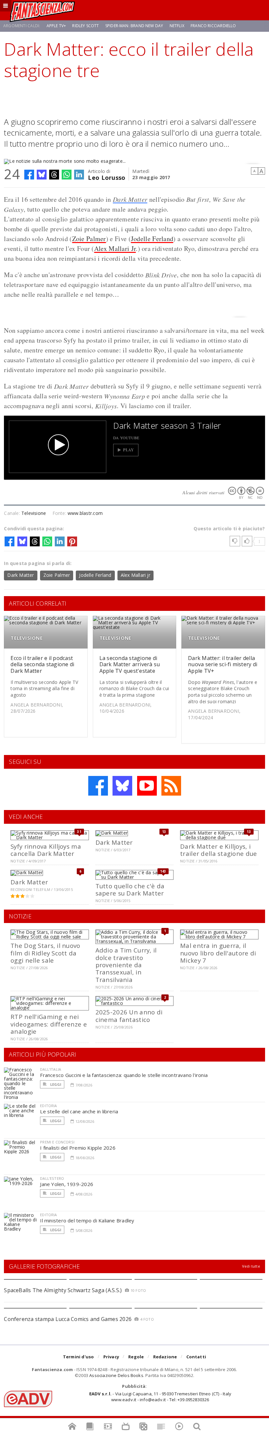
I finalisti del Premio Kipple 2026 (77, 1147)
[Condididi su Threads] (54, 174)
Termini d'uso (78, 1357)
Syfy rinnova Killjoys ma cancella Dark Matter (45, 850)
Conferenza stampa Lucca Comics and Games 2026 (68, 1319)
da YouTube (126, 437)
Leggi (55, 1084)
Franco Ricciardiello (213, 25)
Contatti (196, 1357)
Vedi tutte (251, 1266)
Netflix (177, 25)
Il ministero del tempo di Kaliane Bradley (87, 1220)
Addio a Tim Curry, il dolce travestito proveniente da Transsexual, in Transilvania (126, 965)
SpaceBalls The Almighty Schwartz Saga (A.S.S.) (63, 1290)
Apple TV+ (56, 25)
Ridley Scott (85, 25)
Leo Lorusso (106, 177)
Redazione (165, 1357)
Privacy (111, 1357)
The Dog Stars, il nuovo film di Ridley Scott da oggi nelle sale (45, 952)
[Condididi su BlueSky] (41, 174)
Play (128, 450)
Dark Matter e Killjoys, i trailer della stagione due (218, 850)
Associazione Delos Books (116, 1375)
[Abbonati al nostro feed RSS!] (171, 786)
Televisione (33, 513)
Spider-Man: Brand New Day (134, 25)
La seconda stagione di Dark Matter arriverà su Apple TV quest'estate (129, 664)
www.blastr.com (85, 513)
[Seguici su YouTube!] (147, 786)
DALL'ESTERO (52, 1178)
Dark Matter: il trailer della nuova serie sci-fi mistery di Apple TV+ (222, 664)
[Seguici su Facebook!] (98, 786)
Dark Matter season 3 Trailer (167, 425)
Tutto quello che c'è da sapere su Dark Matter (129, 889)
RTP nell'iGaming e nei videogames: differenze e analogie (48, 1023)
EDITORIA (48, 1105)
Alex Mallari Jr (115, 248)
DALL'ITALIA (50, 1069)
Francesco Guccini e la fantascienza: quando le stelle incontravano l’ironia (124, 1075)
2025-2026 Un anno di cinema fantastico (129, 1015)
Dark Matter (130, 199)
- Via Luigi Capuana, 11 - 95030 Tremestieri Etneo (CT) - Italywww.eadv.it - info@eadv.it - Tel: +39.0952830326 (160, 1397)
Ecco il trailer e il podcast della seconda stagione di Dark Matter (42, 664)
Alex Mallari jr (135, 575)
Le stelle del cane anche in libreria (79, 1111)
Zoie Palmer (89, 238)
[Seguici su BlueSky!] (122, 786)
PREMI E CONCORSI (57, 1142)
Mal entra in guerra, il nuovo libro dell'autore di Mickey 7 (218, 952)
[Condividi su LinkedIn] (79, 174)
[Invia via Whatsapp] (66, 174)
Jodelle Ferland (152, 238)
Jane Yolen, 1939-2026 (66, 1184)
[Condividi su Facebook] (29, 174)
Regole (136, 1357)
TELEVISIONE (26, 637)
